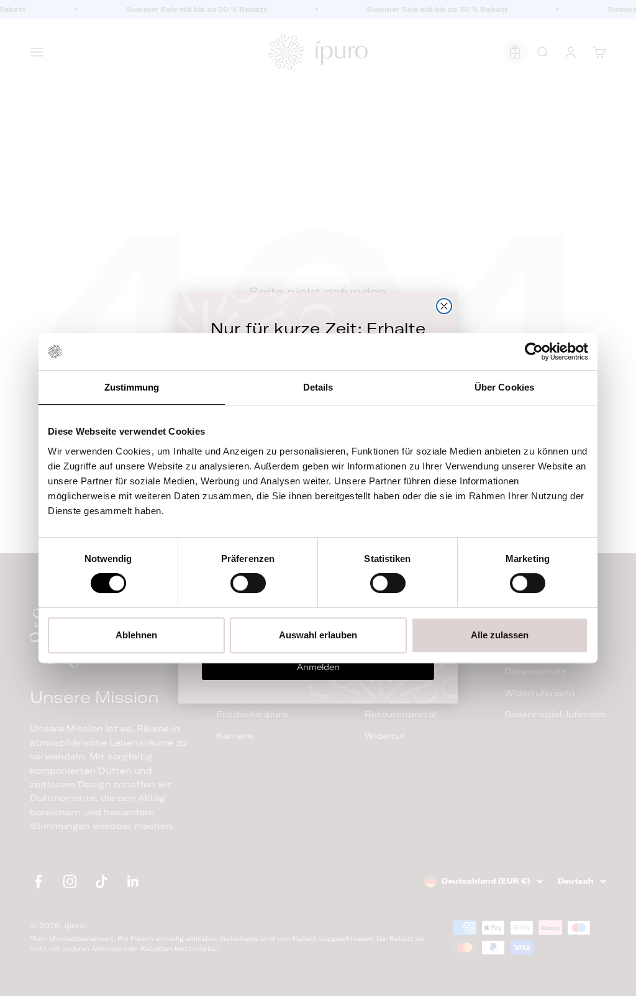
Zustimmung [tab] (132, 387)
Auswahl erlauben (318, 635)
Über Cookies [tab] (504, 387)
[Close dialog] (444, 306)
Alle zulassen (500, 635)
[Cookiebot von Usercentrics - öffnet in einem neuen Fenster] (533, 351)
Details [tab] (318, 387)
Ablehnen (136, 635)
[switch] (248, 583)
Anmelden (318, 667)
